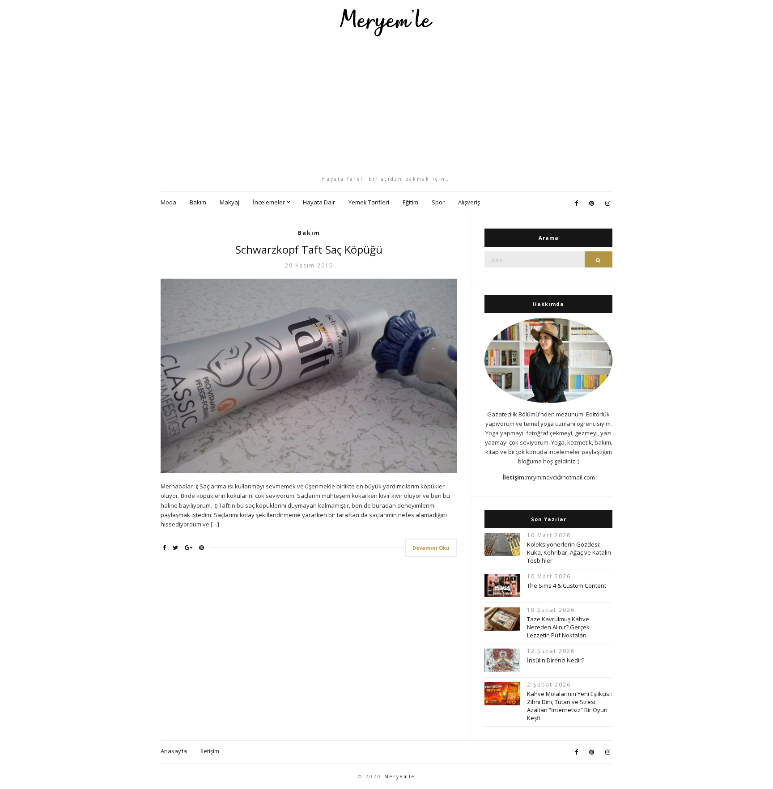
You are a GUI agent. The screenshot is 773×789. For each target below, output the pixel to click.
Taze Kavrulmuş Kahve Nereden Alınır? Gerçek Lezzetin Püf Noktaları (558, 627)
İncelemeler (269, 202)
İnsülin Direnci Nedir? (555, 660)
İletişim (209, 751)
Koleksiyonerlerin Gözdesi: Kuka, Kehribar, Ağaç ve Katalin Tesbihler (569, 552)
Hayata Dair (319, 202)
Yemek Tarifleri (368, 202)
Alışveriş (469, 202)
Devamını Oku (431, 547)
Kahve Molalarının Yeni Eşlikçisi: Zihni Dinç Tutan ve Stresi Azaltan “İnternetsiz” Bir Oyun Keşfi (569, 706)
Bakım (198, 202)
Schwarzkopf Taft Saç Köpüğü (308, 249)
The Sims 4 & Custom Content (566, 585)
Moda (168, 202)
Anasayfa (174, 751)
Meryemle (399, 776)
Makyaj (229, 202)
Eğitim (410, 202)
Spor (438, 202)
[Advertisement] (386, 106)
